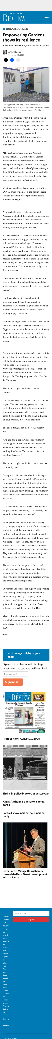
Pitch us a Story (5, 972)
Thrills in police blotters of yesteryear (26, 793)
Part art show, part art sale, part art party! (24, 814)
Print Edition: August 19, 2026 (21, 738)
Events (5, 953)
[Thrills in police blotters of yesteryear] (25, 767)
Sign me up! (13, 682)
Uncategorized (17, 28)
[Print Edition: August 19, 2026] (25, 713)
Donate (6, 916)
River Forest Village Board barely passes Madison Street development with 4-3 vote (25, 874)
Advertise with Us (6, 929)
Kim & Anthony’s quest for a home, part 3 (24, 803)
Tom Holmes (15, 52)
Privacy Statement (6, 1009)
